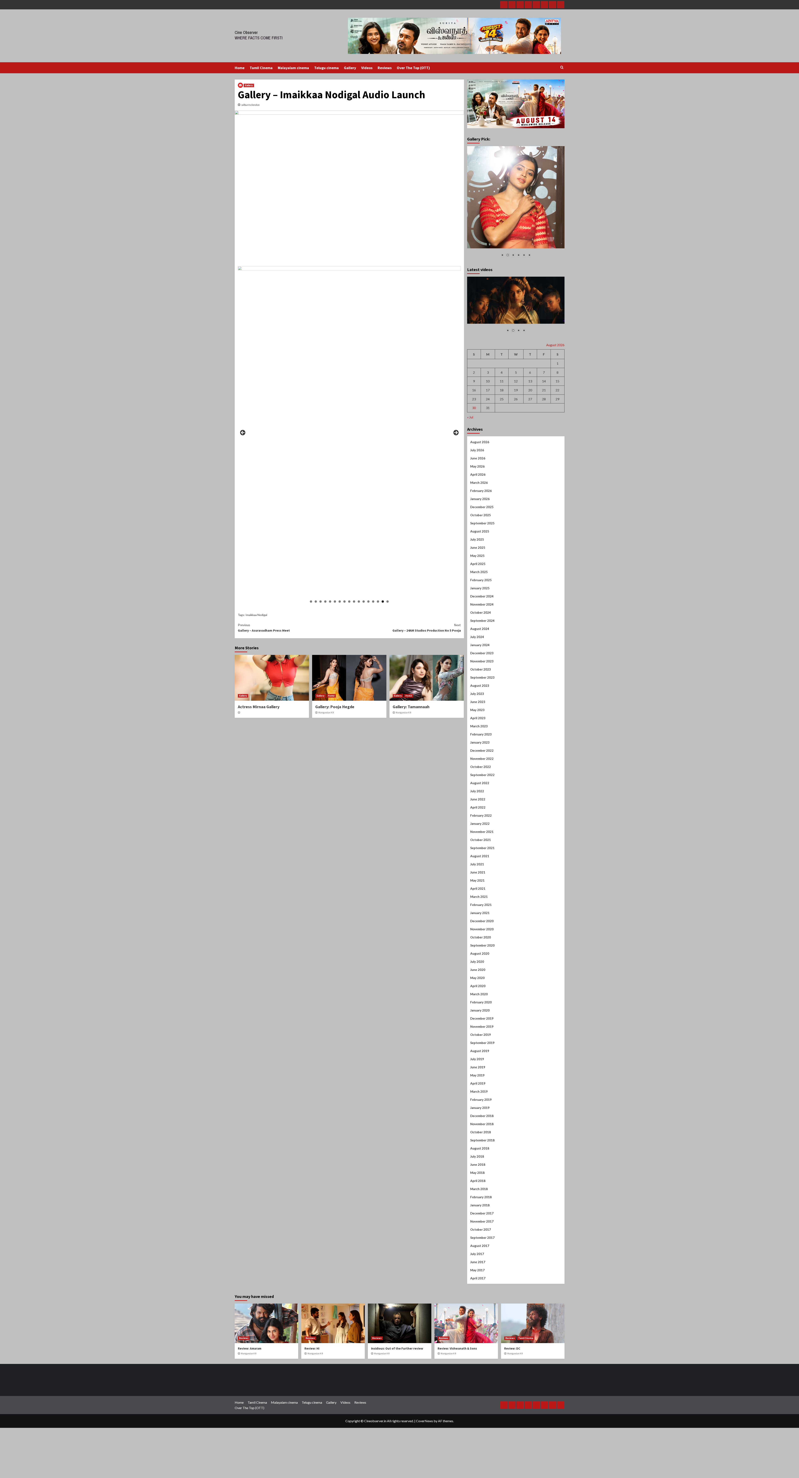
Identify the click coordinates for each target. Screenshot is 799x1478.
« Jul (470, 467)
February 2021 (481, 955)
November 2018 (482, 1174)
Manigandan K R (326, 712)
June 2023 (477, 752)
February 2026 (481, 540)
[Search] (562, 67)
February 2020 (481, 1052)
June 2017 (477, 1312)
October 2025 (480, 565)
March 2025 (479, 622)
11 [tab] (359, 601)
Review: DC (512, 1398)
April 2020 (477, 1036)
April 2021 (477, 938)
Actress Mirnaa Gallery (258, 706)
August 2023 (479, 735)
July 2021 (477, 914)
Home (239, 67)
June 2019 (477, 1117)
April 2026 (477, 524)
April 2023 (477, 768)
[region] (349, 433)
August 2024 (479, 679)
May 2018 (477, 1222)
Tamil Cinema (261, 67)
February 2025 (481, 630)
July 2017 (477, 1304)
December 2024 (482, 646)
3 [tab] (320, 601)
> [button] (456, 433)
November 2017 (482, 1271)
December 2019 (482, 1068)
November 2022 (482, 808)
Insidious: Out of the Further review (397, 1398)
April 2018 (477, 1231)
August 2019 (479, 1101)
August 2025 (479, 581)
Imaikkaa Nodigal (256, 615)
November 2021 (482, 881)
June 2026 (477, 508)
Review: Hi (311, 1398)
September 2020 (482, 995)
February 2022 (481, 865)
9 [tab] (349, 601)
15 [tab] (378, 601)
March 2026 (479, 532)
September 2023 (482, 727)
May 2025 (477, 605)
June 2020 (477, 1019)
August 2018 (479, 1198)
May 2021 (477, 930)
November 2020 (482, 979)
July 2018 (477, 1206)
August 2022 (479, 833)
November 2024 (482, 654)
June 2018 (477, 1214)
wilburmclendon (250, 104)
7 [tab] (340, 601)
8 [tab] (344, 601)
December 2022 (482, 800)
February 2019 (481, 1149)
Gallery (350, 67)
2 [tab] (316, 601)
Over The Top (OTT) (413, 67)
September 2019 (482, 1093)
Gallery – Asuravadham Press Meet (264, 627)
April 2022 (477, 857)
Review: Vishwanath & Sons (457, 1398)
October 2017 (480, 1279)
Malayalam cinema (293, 67)
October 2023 (480, 719)
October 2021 (480, 890)
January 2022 (480, 873)
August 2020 (479, 1003)
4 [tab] (325, 601)
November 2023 (482, 711)
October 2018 (480, 1182)
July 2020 (477, 1011)
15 (557, 431)
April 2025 (477, 614)
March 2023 (479, 776)
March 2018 (479, 1239)
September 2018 (482, 1190)
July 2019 (477, 1109)
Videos (366, 67)
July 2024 (477, 687)
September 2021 (482, 898)
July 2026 (477, 500)
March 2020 (479, 1044)
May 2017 (477, 1320)
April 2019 (477, 1133)
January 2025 (480, 638)
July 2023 (477, 743)
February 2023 (481, 784)
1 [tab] (311, 601)
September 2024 (482, 670)
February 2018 (481, 1247)
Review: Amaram (249, 1398)
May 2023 (477, 760)
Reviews (385, 67)
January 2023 (480, 792)
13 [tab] (368, 601)
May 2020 (477, 1028)
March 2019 (479, 1141)
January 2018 (480, 1255)
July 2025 (477, 589)
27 (530, 449)
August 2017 (479, 1296)
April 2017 (477, 1328)
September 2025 (482, 573)
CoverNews (424, 1471)
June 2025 (477, 597)
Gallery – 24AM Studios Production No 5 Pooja (426, 627)
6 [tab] (335, 601)
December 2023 (482, 703)
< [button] (243, 433)
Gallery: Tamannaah (411, 706)
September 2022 (482, 825)
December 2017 (482, 1263)
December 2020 (482, 971)
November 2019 (482, 1076)
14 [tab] (373, 601)
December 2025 (482, 557)
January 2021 (480, 963)
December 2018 (482, 1166)
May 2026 (477, 516)
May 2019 (477, 1125)
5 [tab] (330, 601)
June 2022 (477, 849)
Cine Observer (246, 32)
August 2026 (479, 492)
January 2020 (480, 1060)
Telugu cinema (326, 67)
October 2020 (480, 987)
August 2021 (479, 906)
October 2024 (480, 662)
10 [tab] (354, 601)
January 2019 (480, 1158)
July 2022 (477, 841)
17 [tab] (387, 601)
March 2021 (479, 946)
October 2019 (480, 1084)
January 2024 (480, 695)
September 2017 (482, 1287)
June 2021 (477, 922)
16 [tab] (383, 601)
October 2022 (480, 817)
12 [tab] (363, 601)
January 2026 (480, 549)
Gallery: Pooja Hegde (334, 706)
